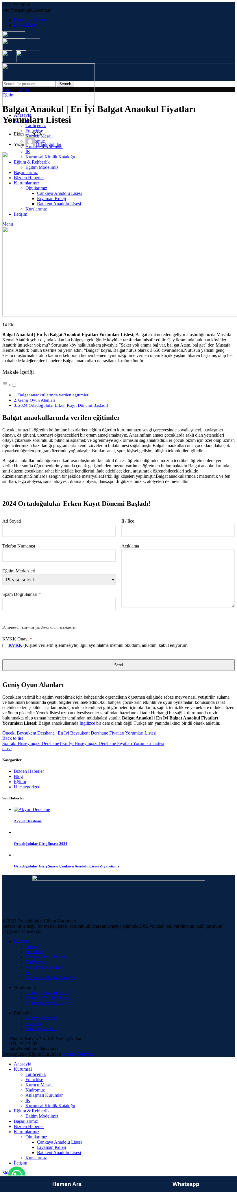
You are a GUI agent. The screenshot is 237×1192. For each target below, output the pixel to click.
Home (8, 89)
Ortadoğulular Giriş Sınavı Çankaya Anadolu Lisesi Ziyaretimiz (66, 866)
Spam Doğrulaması (21, 594)
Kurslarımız (36, 1157)
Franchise (34, 130)
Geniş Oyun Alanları (36, 400)
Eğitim (24, 89)
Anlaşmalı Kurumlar (44, 967)
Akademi (33, 1023)
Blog (18, 776)
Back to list (12, 738)
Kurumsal (23, 941)
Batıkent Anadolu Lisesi (47, 1003)
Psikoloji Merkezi (41, 1028)
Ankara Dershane (78, 1054)
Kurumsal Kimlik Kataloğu (50, 977)
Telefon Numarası (18, 545)
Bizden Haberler (29, 771)
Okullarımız (36, 1136)
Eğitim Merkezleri (18, 570)
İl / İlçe (127, 521)
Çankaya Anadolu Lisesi (47, 992)
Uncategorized (27, 786)
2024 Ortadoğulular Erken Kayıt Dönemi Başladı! (63, 405)
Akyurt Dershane (28, 821)
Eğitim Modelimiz (41, 1018)
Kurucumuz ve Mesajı (45, 956)
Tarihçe (32, 946)
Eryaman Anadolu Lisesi (48, 997)
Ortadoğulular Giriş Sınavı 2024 (40, 843)
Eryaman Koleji (51, 1147)
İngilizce (87, 723)
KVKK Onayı (17, 638)
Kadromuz (35, 962)
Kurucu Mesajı (39, 1084)
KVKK (15, 645)
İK (27, 972)
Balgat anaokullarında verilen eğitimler (53, 394)
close (7, 748)
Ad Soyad (11, 521)
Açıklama (130, 545)
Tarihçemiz (35, 125)
